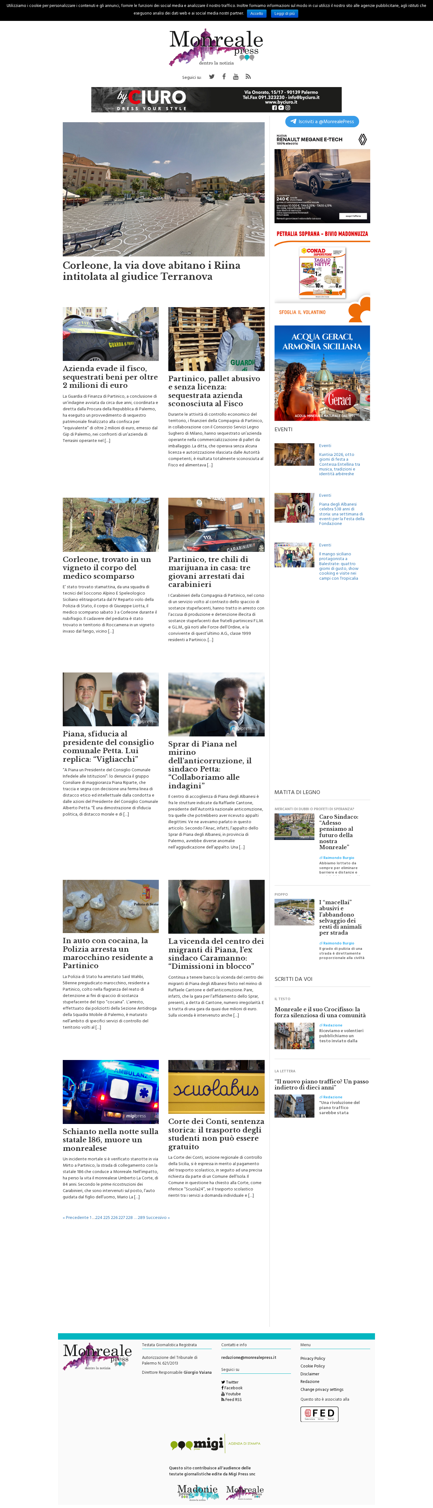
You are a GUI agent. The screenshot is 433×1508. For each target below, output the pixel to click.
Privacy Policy (313, 1359)
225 (106, 1218)
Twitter (231, 1383)
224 (98, 1218)
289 (141, 1218)
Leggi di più (285, 13)
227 (122, 1218)
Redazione (310, 1382)
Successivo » (158, 1218)
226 (114, 1218)
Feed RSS (233, 1400)
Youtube (233, 1394)
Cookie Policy (313, 1367)
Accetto (256, 13)
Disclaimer (310, 1375)
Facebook (232, 1388)
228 (129, 1218)
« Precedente (76, 1218)
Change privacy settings (322, 1390)
